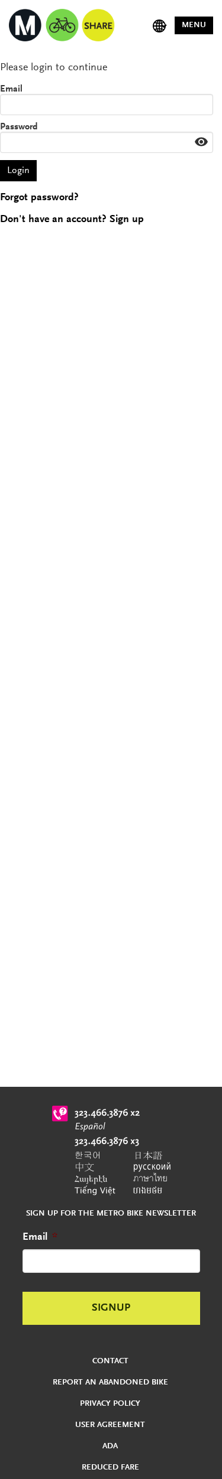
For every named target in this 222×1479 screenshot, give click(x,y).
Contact (110, 1361)
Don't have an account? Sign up (72, 219)
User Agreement (110, 1425)
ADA (110, 1446)
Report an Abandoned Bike (110, 1383)
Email (11, 89)
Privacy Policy (110, 1404)
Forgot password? (39, 198)
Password (19, 127)
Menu (194, 25)
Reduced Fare (110, 1468)
